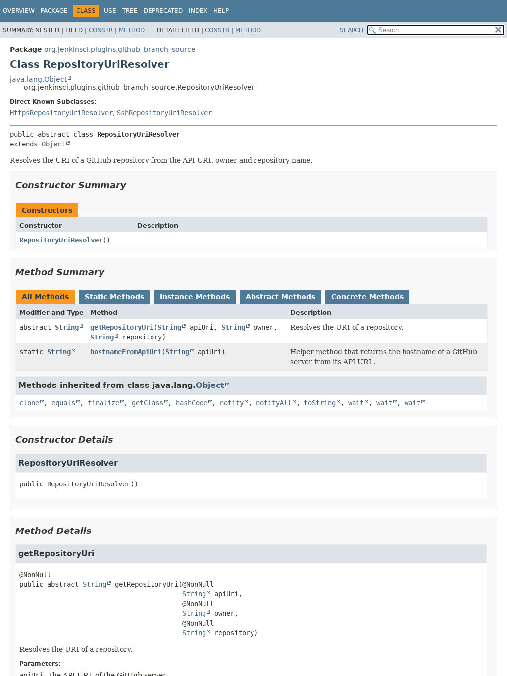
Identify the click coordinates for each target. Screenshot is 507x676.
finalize (103, 403)
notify (232, 403)
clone (29, 403)
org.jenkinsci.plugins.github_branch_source (120, 49)
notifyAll (274, 403)
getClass (147, 403)
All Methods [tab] (45, 297)
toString (320, 403)
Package (54, 10)
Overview (19, 10)
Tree (130, 10)
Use (110, 10)
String (67, 327)
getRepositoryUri (121, 327)
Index (198, 10)
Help (221, 10)
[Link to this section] (133, 185)
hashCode (191, 403)
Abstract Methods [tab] (280, 297)
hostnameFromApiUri (125, 352)
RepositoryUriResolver (60, 240)
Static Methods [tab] (114, 297)
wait (356, 403)
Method (132, 30)
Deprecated (163, 10)
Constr (101, 30)
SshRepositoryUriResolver (164, 113)
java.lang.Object (38, 79)
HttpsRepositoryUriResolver (61, 113)
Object (53, 144)
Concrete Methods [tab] (367, 297)
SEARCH (351, 30)
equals (63, 403)
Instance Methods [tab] (195, 297)
